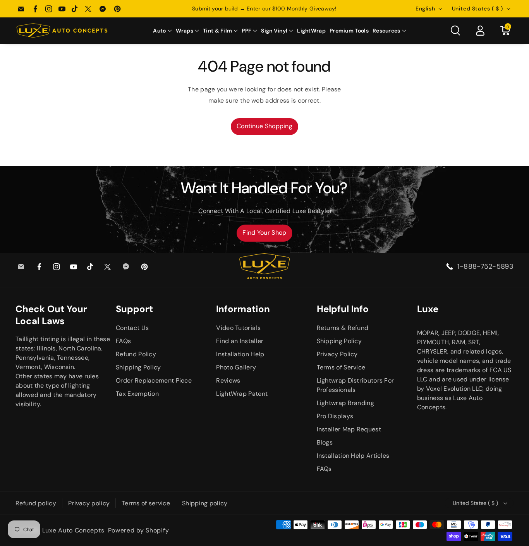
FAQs (123, 341)
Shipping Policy (138, 367)
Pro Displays (335, 416)
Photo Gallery (236, 367)
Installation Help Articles (353, 456)
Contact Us (132, 328)
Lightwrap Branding (345, 403)
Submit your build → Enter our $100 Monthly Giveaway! (264, 8)
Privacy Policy (337, 354)
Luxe (427, 309)
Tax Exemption (137, 394)
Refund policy (35, 503)
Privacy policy (89, 503)
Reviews (228, 380)
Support (134, 309)
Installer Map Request (349, 429)
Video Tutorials (238, 328)
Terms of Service (341, 367)
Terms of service (146, 503)
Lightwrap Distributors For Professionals (355, 385)
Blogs (325, 442)
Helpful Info (343, 309)
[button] (162, 30)
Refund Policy (136, 354)
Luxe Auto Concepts (73, 530)
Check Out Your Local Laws (51, 315)
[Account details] (480, 30)
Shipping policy (205, 503)
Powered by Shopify (138, 530)
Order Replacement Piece (154, 380)
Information (243, 309)
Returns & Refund (343, 328)
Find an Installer (239, 341)
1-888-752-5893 (485, 266)
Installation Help (240, 354)
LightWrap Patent (242, 394)
